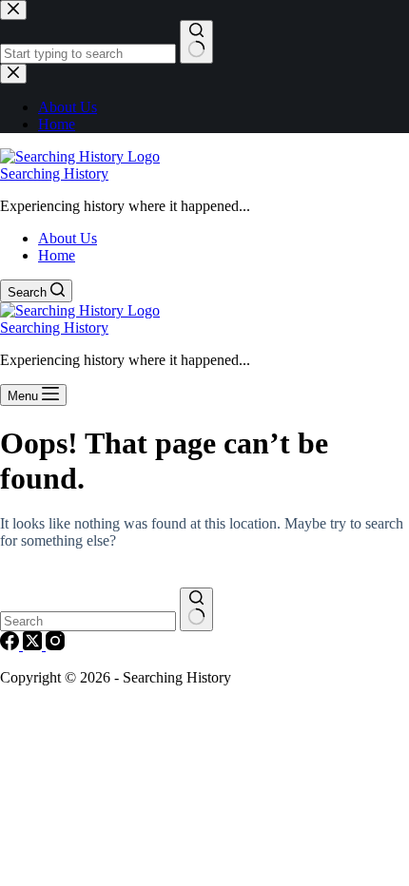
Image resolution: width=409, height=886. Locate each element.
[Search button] (196, 609)
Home (56, 255)
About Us (67, 238)
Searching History (54, 173)
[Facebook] (11, 645)
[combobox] (88, 621)
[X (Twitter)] (34, 645)
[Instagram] (55, 645)
